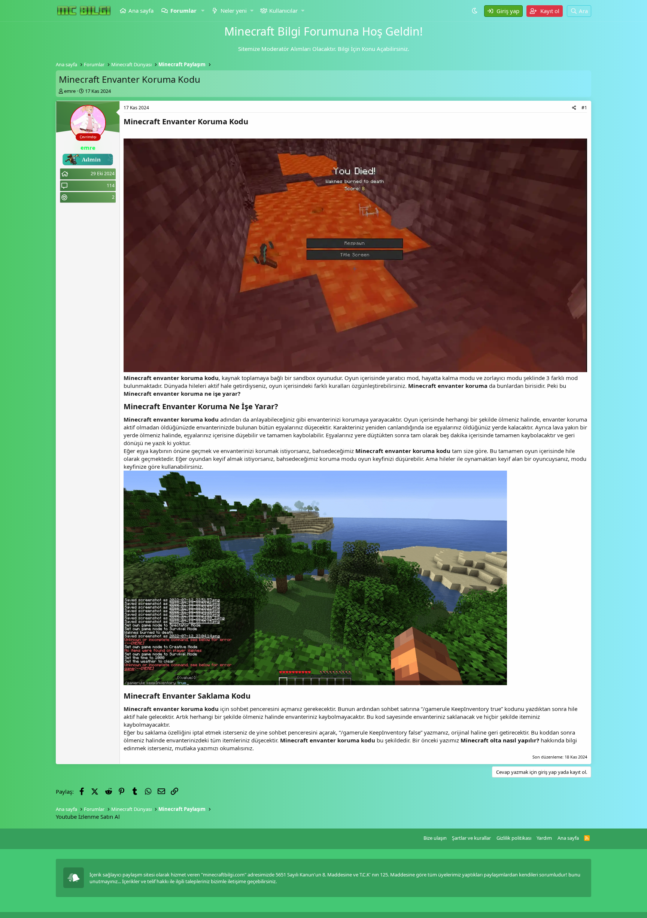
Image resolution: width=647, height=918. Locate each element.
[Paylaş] (574, 108)
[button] (203, 11)
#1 (584, 107)
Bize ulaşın (435, 838)
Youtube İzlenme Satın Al (88, 816)
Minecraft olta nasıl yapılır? (500, 740)
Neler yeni (234, 10)
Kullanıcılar (283, 10)
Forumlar (183, 10)
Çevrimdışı (88, 136)
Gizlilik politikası (513, 838)
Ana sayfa (141, 10)
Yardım (544, 838)
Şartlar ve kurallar (471, 838)
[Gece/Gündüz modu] (475, 10)
